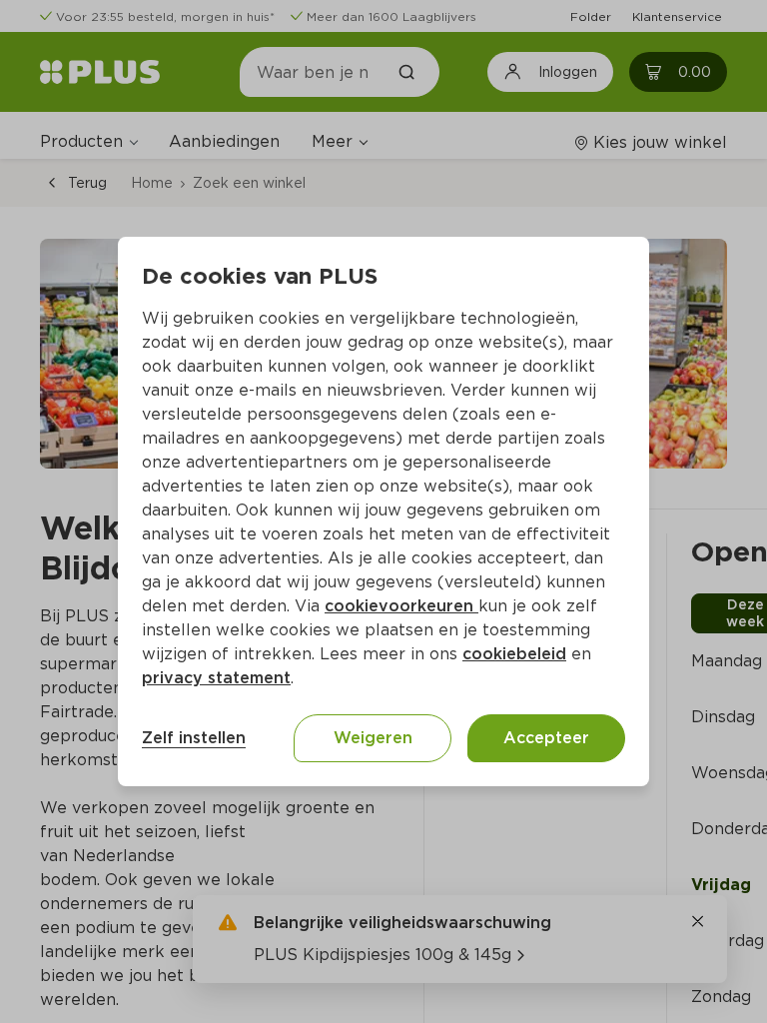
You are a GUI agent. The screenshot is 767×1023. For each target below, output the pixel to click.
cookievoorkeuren (401, 605)
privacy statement (216, 677)
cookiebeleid (514, 653)
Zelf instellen (194, 737)
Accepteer (546, 737)
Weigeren (373, 737)
